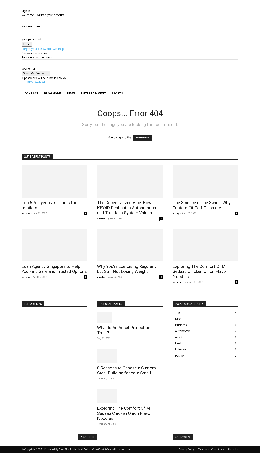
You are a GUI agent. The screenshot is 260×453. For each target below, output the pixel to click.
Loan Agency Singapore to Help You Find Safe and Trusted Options (54, 269)
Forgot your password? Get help (43, 49)
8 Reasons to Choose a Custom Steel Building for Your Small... (126, 370)
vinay (176, 213)
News (71, 93)
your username (31, 26)
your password (31, 39)
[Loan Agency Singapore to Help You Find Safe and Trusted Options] (54, 245)
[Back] (42, 6)
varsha (26, 213)
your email (28, 68)
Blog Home (52, 93)
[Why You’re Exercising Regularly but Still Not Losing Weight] (130, 245)
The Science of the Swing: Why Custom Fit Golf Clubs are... (202, 205)
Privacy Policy (186, 449)
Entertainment (93, 93)
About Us (233, 449)
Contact (31, 93)
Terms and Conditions (211, 449)
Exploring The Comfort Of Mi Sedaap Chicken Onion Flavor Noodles (200, 271)
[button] (233, 89)
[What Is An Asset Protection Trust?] (130, 317)
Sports (117, 93)
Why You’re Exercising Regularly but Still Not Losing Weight (127, 269)
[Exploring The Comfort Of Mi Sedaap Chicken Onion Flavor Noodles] (205, 245)
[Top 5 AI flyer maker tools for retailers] (54, 181)
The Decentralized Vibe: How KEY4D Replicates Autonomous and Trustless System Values (126, 207)
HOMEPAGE (142, 137)
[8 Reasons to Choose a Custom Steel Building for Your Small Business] (130, 356)
